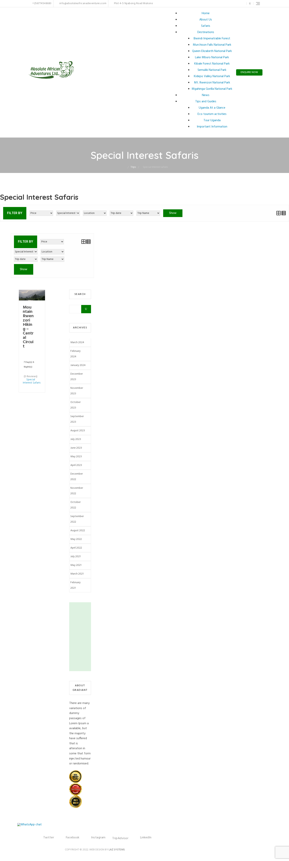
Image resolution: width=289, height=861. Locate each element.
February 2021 (75, 585)
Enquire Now (249, 72)
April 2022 (76, 548)
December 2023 (76, 377)
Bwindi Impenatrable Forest (212, 38)
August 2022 (77, 530)
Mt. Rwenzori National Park (212, 82)
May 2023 (76, 456)
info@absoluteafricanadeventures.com (82, 3)
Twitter (221, 3)
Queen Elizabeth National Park (212, 51)
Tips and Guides (205, 101)
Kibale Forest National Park (212, 63)
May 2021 (75, 565)
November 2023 (76, 391)
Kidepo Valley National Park (212, 76)
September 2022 (77, 519)
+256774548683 (42, 3)
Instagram (231, 3)
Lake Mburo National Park (212, 57)
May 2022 (76, 539)
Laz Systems (117, 849)
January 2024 (78, 365)
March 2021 (77, 574)
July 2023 (75, 439)
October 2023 (75, 405)
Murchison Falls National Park (212, 44)
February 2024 (75, 354)
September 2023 (77, 419)
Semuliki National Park (212, 70)
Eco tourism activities (212, 114)
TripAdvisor (120, 838)
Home (206, 13)
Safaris (205, 26)
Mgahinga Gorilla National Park (212, 88)
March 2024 (77, 342)
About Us (205, 19)
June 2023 (76, 448)
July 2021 (75, 556)
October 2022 (75, 505)
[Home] (124, 167)
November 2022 (76, 491)
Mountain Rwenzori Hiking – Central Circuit (28, 327)
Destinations (205, 32)
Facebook (225, 3)
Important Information (212, 126)
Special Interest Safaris (31, 381)
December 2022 (76, 477)
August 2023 (77, 430)
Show (173, 213)
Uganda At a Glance (212, 107)
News (205, 95)
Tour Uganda (212, 120)
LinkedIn (241, 3)
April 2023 (76, 465)
